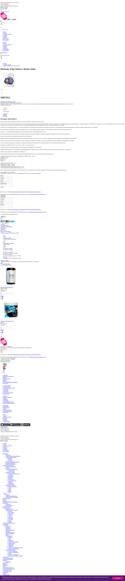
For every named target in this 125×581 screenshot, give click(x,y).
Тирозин (10, 511)
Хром (9, 490)
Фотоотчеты (6, 412)
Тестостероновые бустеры (9, 388)
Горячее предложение (8, 559)
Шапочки (10, 537)
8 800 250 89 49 (4, 8)
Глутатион (10, 519)
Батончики (5, 383)
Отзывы (5, 36)
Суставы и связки (7, 385)
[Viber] (8, 221)
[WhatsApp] (10, 221)
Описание (5, 113)
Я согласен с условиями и (21, 191)
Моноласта (10, 540)
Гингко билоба (11, 470)
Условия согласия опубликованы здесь (37, 194)
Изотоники (8, 561)
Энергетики (5, 391)
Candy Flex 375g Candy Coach (7, 321)
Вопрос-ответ (6, 407)
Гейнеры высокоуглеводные (12, 497)
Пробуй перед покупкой (8, 243)
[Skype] (14, 221)
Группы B (10, 474)
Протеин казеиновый (10, 463)
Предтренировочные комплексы (10, 382)
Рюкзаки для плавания (13, 548)
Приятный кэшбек (7, 238)
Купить (2, 296)
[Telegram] (5, 221)
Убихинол (10, 481)
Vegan (4, 566)
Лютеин (10, 478)
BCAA (4, 379)
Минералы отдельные (10, 485)
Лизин (9, 520)
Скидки (5, 33)
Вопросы (5, 116)
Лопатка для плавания (13, 541)
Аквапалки (10, 545)
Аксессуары (5, 390)
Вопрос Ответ (6, 574)
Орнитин (10, 514)
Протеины (5, 375)
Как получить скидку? (5, 231)
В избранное (3, 227)
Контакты (5, 37)
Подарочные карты (7, 410)
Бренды (5, 396)
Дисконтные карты (7, 411)
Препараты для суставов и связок (8, 101)
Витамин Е (10, 477)
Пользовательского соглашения (18, 191)
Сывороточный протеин (11, 457)
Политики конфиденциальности (33, 191)
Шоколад (10, 458)
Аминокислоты (6, 386)
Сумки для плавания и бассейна (15, 547)
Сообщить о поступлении (6, 226)
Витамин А (10, 483)
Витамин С (10, 476)
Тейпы (7, 534)
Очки (9, 538)
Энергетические (9, 505)
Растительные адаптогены (11, 469)
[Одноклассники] (3, 221)
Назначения (5, 406)
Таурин (10, 516)
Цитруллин (10, 513)
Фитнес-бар (5, 405)
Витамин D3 (11, 479)
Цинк (9, 489)
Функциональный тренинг (9, 403)
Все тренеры (6, 40)
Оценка (2, 187)
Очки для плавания (12, 551)
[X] (7, 221)
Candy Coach (6, 38)
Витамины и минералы (8, 376)
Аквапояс (10, 546)
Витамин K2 (11, 484)
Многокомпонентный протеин (12, 462)
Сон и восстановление (8, 392)
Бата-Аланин (11, 512)
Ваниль (10, 459)
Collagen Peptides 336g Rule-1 (7, 287)
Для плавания (9, 535)
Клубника (10, 460)
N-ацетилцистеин (12, 480)
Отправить (3, 195)
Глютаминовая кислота (8, 402)
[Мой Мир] (12, 221)
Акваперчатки (11, 543)
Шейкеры (8, 527)
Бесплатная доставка (7, 248)
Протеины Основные (10, 464)
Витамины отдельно (10, 472)
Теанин (10, 521)
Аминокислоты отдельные (12, 510)
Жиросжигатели (6, 378)
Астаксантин (11, 471)
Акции (4, 31)
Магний (10, 491)
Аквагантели (11, 544)
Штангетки (8, 528)
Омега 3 (7, 467)
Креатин (5, 381)
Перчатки (8, 531)
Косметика (5, 399)
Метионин (10, 518)
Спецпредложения (7, 397)
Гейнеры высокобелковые (11, 496)
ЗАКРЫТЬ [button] (117, 578)
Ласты (9, 539)
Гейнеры (5, 377)
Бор (9, 492)
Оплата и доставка (7, 34)
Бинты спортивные (10, 533)
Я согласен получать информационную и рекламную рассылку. (23, 194)
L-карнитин (5, 389)
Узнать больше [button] (47, 579)
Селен (9, 487)
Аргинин (10, 517)
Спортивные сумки (10, 532)
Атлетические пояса (10, 530)
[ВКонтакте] (1, 221)
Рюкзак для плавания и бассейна (15, 555)
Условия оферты (6, 421)
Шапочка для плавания (13, 554)
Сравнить (3, 229)
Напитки (5, 398)
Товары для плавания (10, 550)
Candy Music (6, 400)
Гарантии (5, 35)
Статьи (4, 408)
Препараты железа (12, 486)
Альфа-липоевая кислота (13, 473)
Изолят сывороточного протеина (13, 456)
